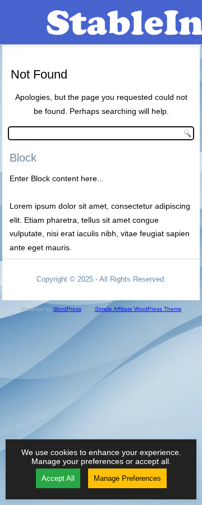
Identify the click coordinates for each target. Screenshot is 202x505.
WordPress (67, 309)
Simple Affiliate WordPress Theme (138, 309)
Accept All (58, 478)
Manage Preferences (127, 478)
